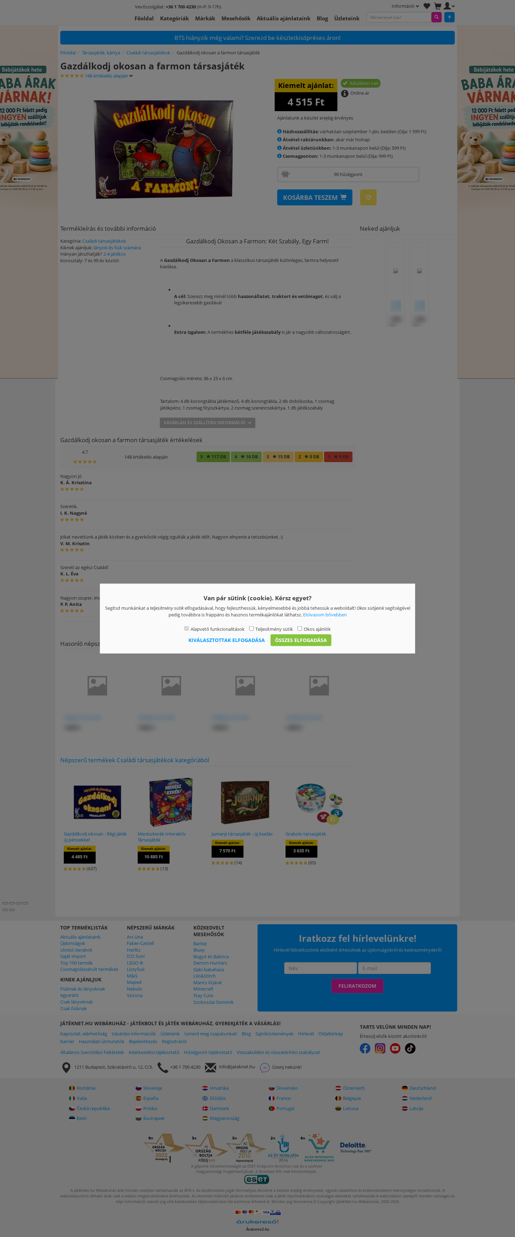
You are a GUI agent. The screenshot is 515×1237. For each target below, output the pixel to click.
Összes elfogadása (301, 639)
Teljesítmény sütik (274, 629)
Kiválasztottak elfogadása (226, 639)
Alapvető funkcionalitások (218, 629)
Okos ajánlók (317, 629)
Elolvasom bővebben (325, 614)
